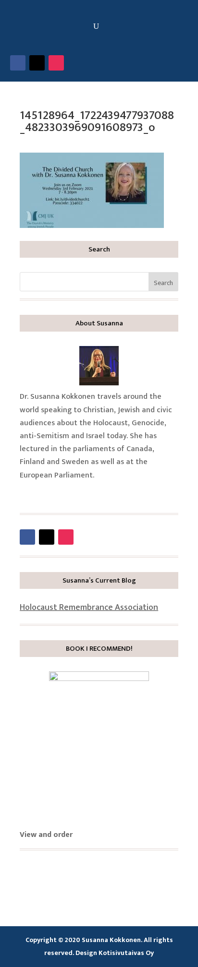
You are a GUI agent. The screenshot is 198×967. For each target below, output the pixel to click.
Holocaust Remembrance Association (89, 607)
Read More (52, 494)
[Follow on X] (37, 63)
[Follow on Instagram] (56, 63)
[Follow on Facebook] (17, 63)
